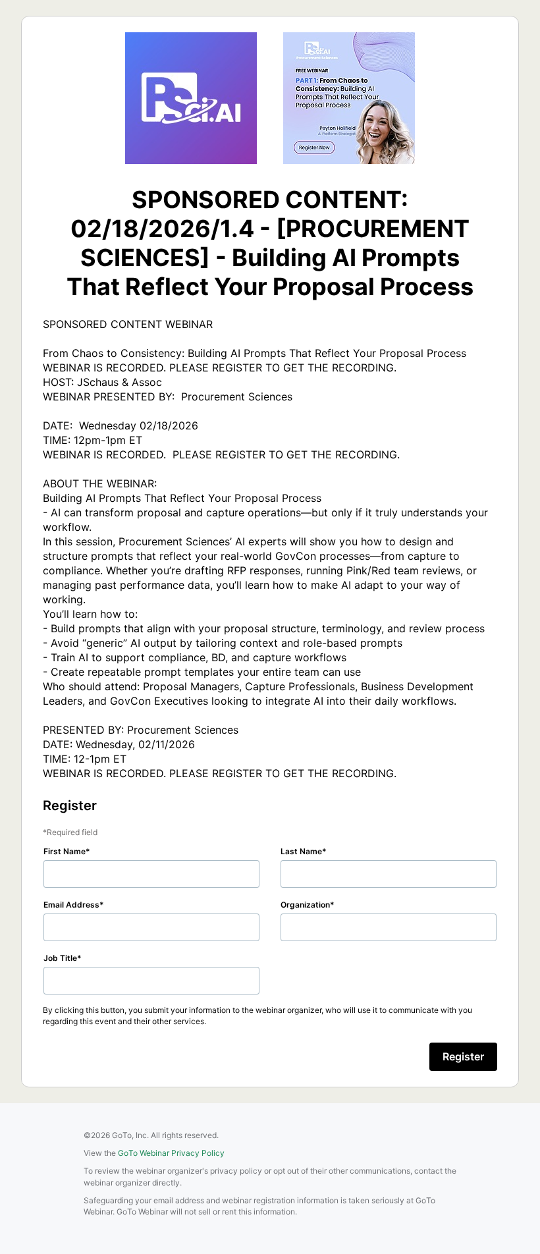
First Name (64, 851)
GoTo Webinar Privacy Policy (171, 1153)
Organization (305, 905)
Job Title (60, 958)
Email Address (71, 905)
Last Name (301, 851)
